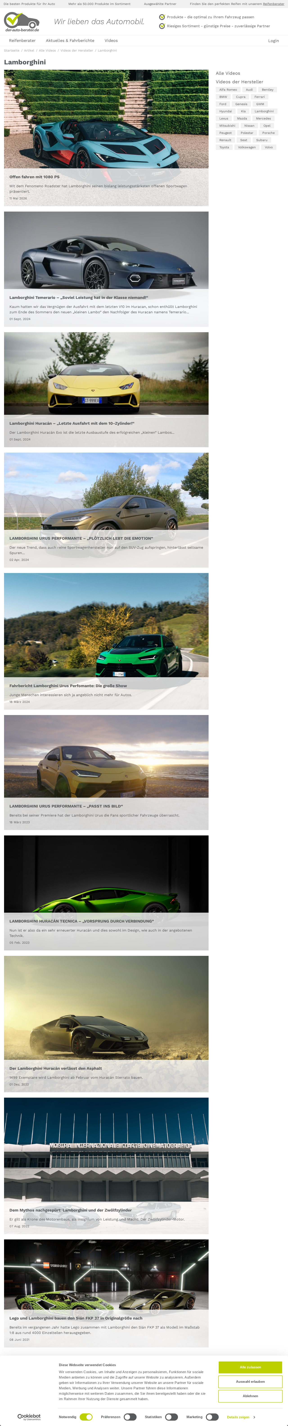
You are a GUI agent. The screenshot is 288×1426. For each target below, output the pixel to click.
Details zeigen (238, 1417)
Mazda (242, 118)
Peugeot (225, 133)
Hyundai (225, 111)
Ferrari (259, 97)
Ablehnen (250, 1396)
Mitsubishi (227, 125)
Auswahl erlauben (250, 1381)
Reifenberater (273, 4)
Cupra (240, 97)
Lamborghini (264, 111)
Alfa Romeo (228, 89)
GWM (260, 104)
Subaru (262, 140)
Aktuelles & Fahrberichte (70, 40)
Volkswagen (247, 147)
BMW (223, 97)
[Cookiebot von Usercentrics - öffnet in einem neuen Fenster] (29, 1417)
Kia (243, 111)
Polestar (247, 133)
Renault (225, 140)
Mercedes (263, 118)
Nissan (249, 125)
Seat (243, 140)
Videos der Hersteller (239, 81)
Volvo (269, 147)
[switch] (130, 1417)
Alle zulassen (250, 1367)
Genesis (241, 104)
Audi (249, 89)
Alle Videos (228, 73)
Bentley (267, 89)
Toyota (224, 147)
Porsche (268, 133)
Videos (111, 40)
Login (273, 41)
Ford (222, 104)
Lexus (223, 118)
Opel (266, 125)
